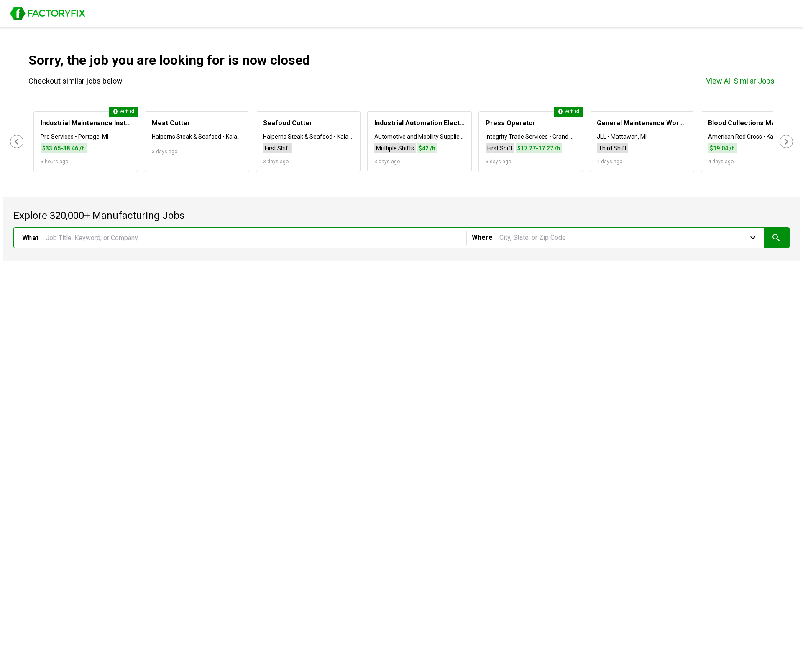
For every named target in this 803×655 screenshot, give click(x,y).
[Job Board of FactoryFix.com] (47, 13)
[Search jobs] (776, 238)
